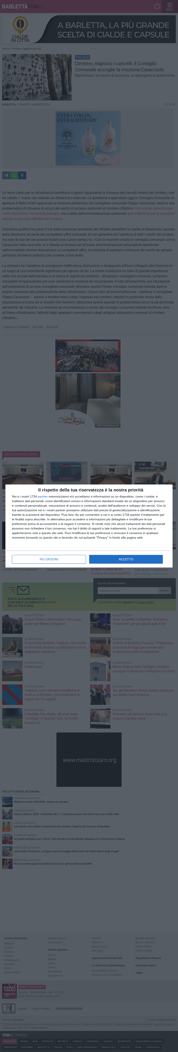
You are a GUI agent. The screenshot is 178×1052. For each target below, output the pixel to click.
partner (43, 496)
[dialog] (89, 526)
